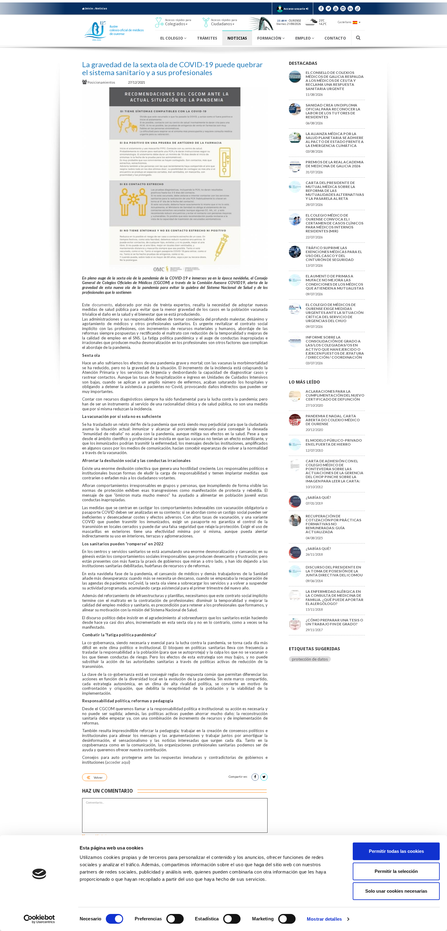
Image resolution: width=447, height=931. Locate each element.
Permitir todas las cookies (396, 851)
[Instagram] (343, 8)
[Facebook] (321, 8)
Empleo (303, 38)
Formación (269, 38)
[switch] (175, 919)
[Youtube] (335, 8)
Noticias (101, 8)
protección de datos (310, 659)
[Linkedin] (350, 8)
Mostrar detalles (324, 919)
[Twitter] (328, 8)
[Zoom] (175, 180)
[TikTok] (357, 8)
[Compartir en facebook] (255, 777)
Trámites (207, 38)
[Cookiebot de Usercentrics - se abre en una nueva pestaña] (39, 919)
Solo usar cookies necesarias (396, 891)
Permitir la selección (396, 871)
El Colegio (172, 38)
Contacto (335, 38)
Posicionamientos (101, 82)
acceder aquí (117, 762)
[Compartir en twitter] (264, 777)
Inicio (89, 8)
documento (102, 304)
